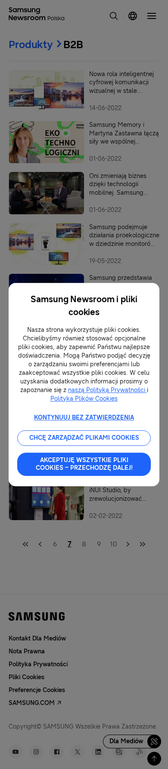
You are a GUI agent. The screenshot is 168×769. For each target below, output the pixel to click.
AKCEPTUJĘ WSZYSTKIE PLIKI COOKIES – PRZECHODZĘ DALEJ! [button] (84, 464)
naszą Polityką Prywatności (107, 390)
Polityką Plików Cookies (84, 398)
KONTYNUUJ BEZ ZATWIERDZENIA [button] (84, 417)
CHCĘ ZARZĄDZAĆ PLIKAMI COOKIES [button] (84, 437)
